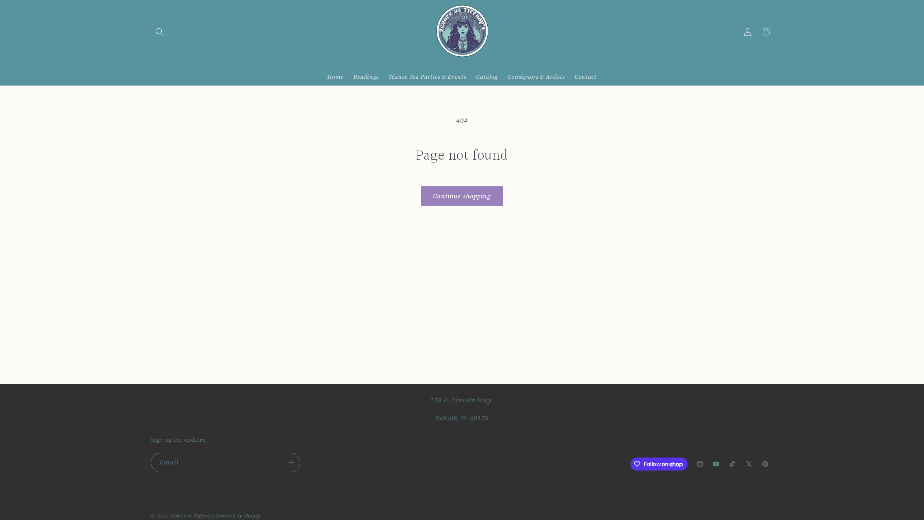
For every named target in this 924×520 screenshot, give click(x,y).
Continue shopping (462, 196)
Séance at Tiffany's (192, 516)
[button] (160, 32)
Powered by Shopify (239, 516)
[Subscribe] (291, 462)
